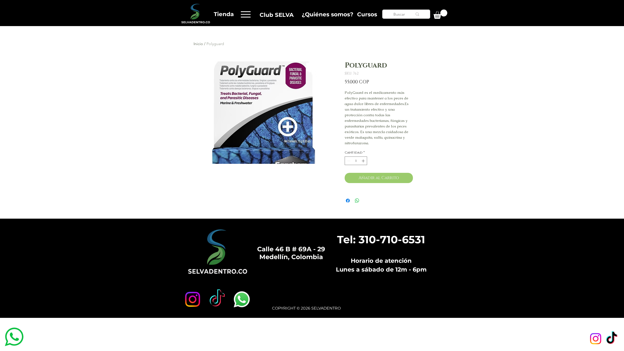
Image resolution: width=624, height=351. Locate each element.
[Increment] (364, 161)
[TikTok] (611, 338)
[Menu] (245, 14)
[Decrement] (348, 161)
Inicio (198, 43)
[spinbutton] (356, 161)
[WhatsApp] (242, 299)
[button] (440, 14)
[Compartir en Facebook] (348, 201)
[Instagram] (595, 338)
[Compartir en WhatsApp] (357, 201)
